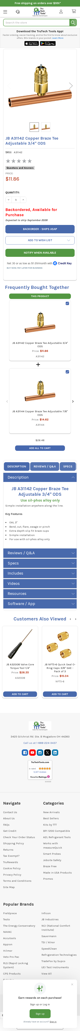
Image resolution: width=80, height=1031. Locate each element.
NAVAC (7, 932)
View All (46, 973)
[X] (47, 752)
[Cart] (74, 11)
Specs (67, 466)
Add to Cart (20, 694)
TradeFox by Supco (53, 961)
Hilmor (7, 950)
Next (71, 85)
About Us (9, 818)
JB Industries (50, 919)
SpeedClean (49, 948)
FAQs (6, 824)
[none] (40, 85)
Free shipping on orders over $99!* (38, 3)
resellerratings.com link (40, 777)
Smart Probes (52, 853)
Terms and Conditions (17, 880)
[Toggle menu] (5, 12)
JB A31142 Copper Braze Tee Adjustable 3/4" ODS (40, 344)
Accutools (9, 938)
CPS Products (12, 973)
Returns (8, 849)
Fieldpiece (10, 913)
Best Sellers (51, 818)
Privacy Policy (12, 874)
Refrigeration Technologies (59, 954)
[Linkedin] (55, 752)
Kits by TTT (50, 824)
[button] (40, 240)
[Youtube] (32, 752)
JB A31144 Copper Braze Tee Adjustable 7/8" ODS (40, 413)
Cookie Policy (11, 868)
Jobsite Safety (52, 860)
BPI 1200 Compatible (56, 831)
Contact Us (10, 812)
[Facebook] (25, 752)
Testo (6, 919)
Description (16, 466)
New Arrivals (51, 812)
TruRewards (10, 862)
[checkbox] (67, 303)
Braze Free (50, 866)
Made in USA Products (57, 872)
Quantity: (12, 192)
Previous (9, 85)
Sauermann (48, 936)
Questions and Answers (20, 168)
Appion (7, 944)
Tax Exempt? (11, 855)
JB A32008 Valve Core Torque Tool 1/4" (20, 666)
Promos (48, 878)
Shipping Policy (13, 843)
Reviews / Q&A (45, 466)
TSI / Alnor (48, 942)
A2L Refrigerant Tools (57, 837)
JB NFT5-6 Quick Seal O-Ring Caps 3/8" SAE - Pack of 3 (60, 668)
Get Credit (9, 831)
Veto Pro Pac (11, 957)
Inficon (46, 913)
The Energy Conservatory (19, 925)
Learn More (57, 38)
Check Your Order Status (19, 837)
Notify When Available (40, 252)
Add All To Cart (40, 448)
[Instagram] (40, 752)
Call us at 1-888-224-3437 (40, 743)
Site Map (9, 887)
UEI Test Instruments (55, 967)
